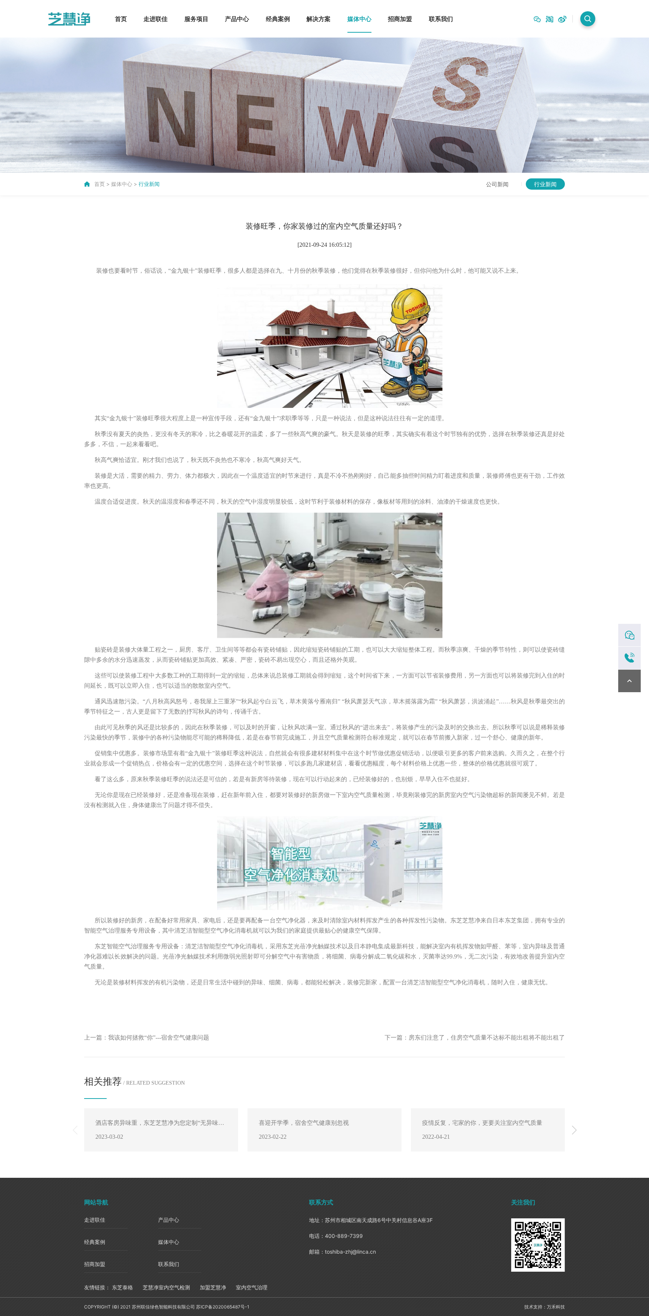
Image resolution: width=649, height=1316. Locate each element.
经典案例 (278, 19)
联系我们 (441, 19)
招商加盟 (400, 19)
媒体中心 (359, 19)
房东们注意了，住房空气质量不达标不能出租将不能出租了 (487, 1037)
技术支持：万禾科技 (544, 1307)
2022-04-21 (436, 1136)
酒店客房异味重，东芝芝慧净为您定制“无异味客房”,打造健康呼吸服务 (159, 1125)
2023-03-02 (109, 1136)
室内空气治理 (251, 1287)
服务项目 (196, 19)
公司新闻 (497, 183)
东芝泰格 (122, 1287)
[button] (574, 1130)
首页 (121, 19)
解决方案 (318, 19)
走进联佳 (155, 19)
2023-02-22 (273, 1136)
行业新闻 (149, 184)
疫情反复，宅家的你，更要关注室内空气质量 (482, 1123)
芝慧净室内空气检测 (166, 1287)
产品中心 (237, 19)
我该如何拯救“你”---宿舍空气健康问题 (158, 1037)
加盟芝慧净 (213, 1287)
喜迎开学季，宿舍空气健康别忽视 (304, 1123)
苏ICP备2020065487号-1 (222, 1307)
